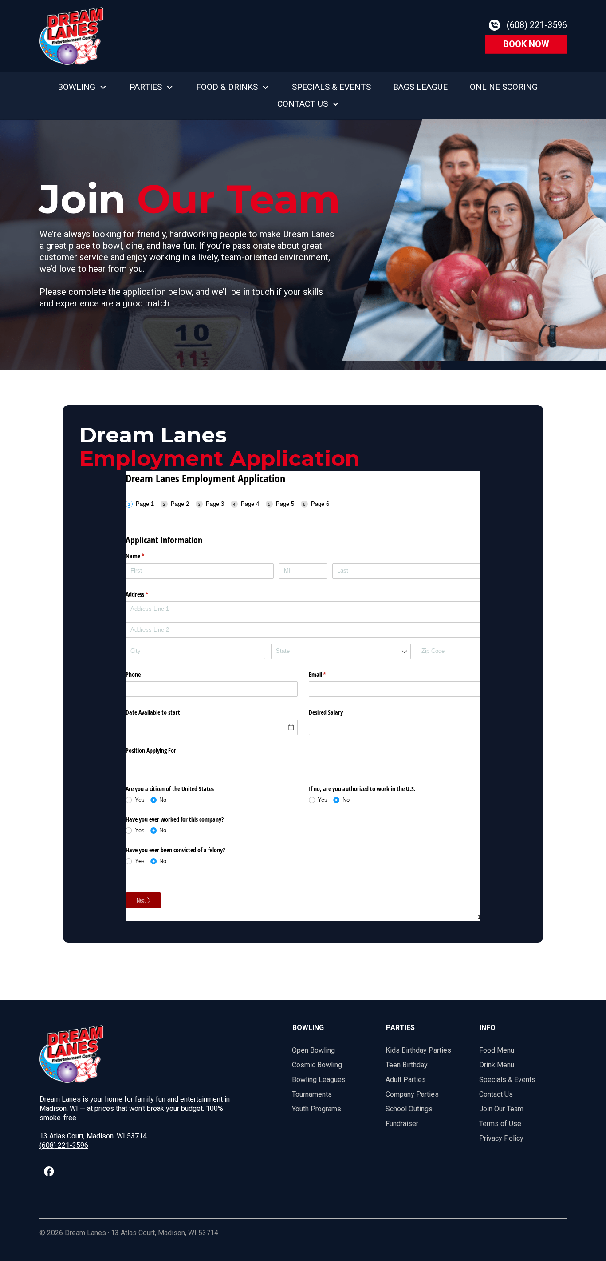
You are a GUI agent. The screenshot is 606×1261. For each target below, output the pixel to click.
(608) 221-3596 (63, 1145)
